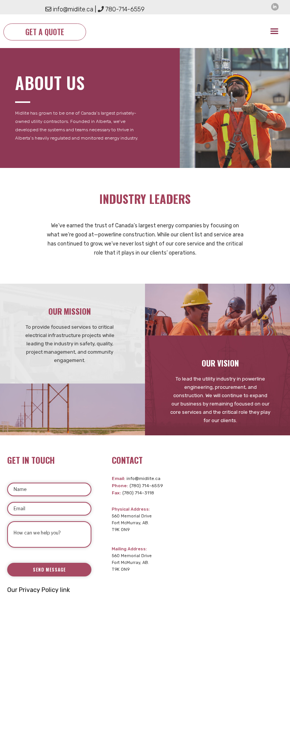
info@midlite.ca (143, 478)
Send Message (49, 569)
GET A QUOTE (44, 31)
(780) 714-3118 (138, 492)
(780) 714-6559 (146, 485)
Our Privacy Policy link (38, 589)
